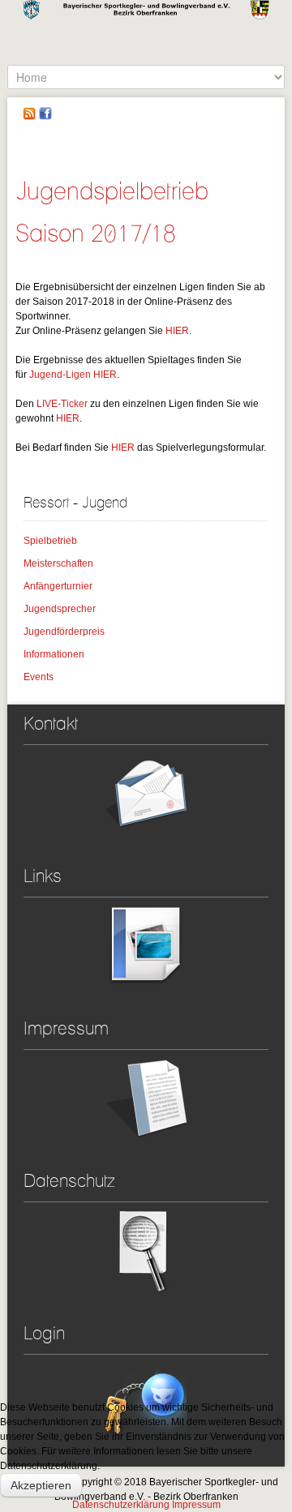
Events (39, 677)
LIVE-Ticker (62, 403)
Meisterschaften (58, 563)
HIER (177, 330)
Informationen (54, 654)
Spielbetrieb (50, 540)
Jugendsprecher (60, 609)
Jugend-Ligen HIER (73, 374)
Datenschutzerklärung (121, 1504)
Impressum (196, 1504)
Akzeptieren (41, 1485)
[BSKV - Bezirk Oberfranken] (146, 32)
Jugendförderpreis (64, 631)
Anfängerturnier (58, 586)
